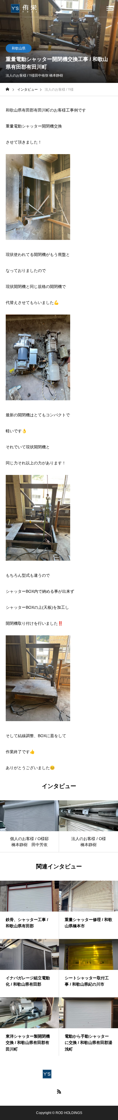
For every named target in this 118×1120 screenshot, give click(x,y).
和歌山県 (18, 48)
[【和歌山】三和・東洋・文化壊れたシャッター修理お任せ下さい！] (27, 8)
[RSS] (59, 1091)
